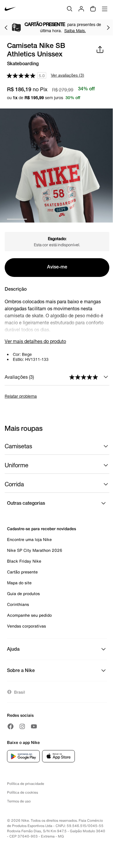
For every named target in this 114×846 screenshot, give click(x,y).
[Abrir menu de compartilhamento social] (100, 49)
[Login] (81, 8)
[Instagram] (22, 726)
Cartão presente (22, 572)
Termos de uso (19, 801)
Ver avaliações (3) (67, 75)
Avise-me (57, 267)
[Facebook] (10, 726)
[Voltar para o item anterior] (6, 27)
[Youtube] (33, 726)
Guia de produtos (23, 593)
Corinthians (18, 604)
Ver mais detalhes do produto (35, 341)
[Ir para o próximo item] (108, 27)
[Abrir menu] (104, 8)
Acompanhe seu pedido (29, 615)
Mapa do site (19, 583)
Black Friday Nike (24, 561)
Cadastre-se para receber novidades (41, 528)
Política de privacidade (25, 783)
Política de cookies (22, 792)
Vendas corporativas (26, 626)
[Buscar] (69, 9)
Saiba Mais (11, 30)
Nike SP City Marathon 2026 (34, 550)
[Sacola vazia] (93, 9)
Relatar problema (21, 396)
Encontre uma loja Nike (29, 539)
